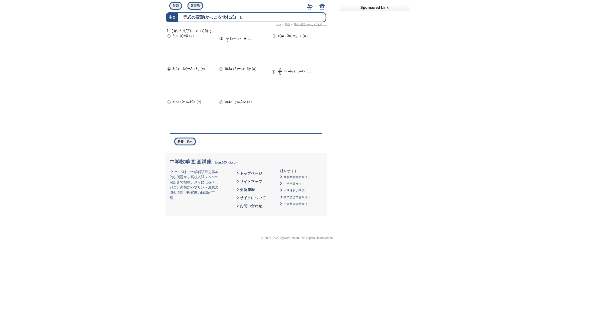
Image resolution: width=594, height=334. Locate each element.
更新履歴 (247, 190)
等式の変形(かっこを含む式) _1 (310, 24)
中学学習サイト (294, 184)
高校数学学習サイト (297, 177)
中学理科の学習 (294, 190)
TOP (278, 24)
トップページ (251, 173)
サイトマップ (251, 181)
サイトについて (253, 198)
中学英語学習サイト (297, 197)
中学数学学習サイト (297, 204)
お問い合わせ (251, 206)
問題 (287, 24)
